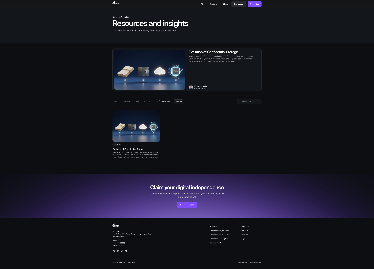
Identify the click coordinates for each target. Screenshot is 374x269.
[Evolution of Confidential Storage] (136, 126)
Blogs (225, 4)
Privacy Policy (241, 263)
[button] (214, 4)
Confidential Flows (217, 243)
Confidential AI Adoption (219, 239)
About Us (244, 231)
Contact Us (238, 4)
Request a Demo (187, 205)
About (203, 4)
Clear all (178, 102)
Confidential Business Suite (220, 235)
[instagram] (117, 251)
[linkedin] (125, 251)
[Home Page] (116, 2)
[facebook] (113, 251)
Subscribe (254, 4)
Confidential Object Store (219, 231)
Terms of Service (255, 263)
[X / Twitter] (121, 251)
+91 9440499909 (118, 243)
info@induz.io (117, 245)
